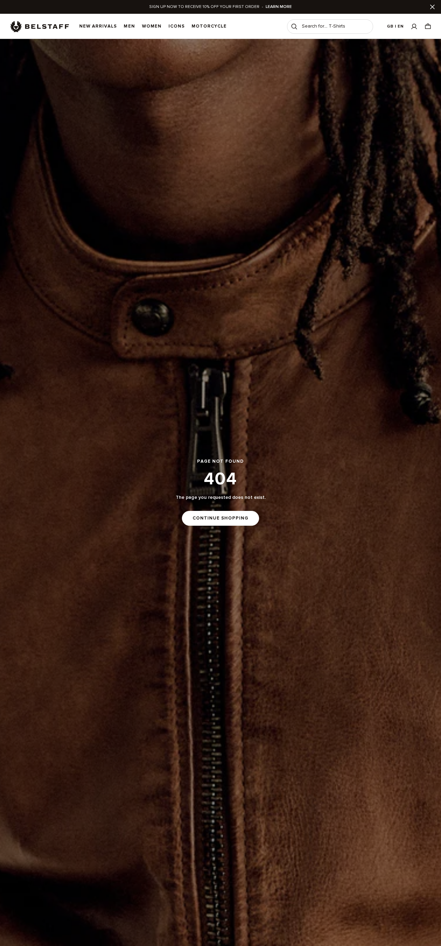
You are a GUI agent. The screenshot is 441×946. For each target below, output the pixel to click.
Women (152, 26)
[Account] (414, 26)
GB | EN (395, 26)
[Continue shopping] (220, 492)
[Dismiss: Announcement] (432, 7)
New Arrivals (98, 26)
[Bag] (428, 26)
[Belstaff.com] (39, 26)
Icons (176, 26)
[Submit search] (294, 26)
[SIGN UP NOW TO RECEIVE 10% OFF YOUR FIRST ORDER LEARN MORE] (220, 7)
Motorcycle (209, 26)
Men (129, 26)
